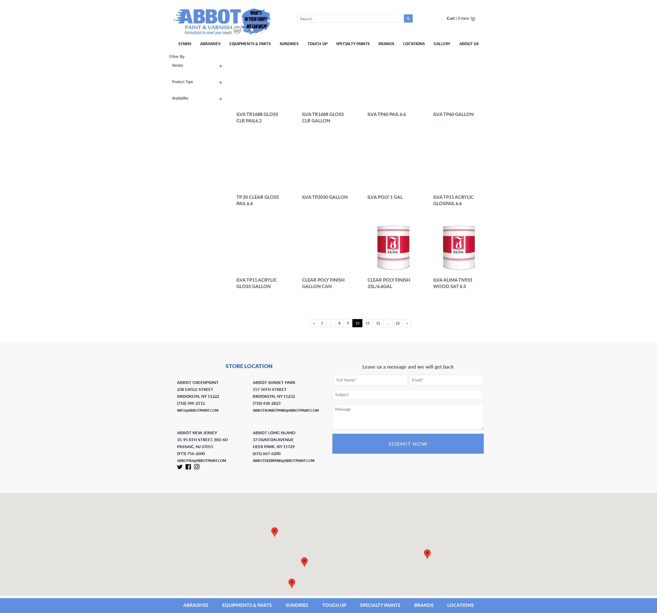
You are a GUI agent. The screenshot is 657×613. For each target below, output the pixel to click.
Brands (386, 43)
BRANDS (423, 605)
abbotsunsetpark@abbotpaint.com (286, 410)
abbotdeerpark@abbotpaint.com (283, 461)
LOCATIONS (460, 605)
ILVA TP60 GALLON (453, 114)
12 (378, 323)
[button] (427, 554)
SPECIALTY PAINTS (380, 605)
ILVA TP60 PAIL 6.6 (387, 114)
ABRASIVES (195, 605)
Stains (184, 43)
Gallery (442, 43)
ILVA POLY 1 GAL (385, 197)
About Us (469, 43)
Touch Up (317, 43)
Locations (414, 43)
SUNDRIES (289, 43)
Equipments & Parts (250, 43)
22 (398, 323)
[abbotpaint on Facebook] (188, 468)
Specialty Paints (353, 43)
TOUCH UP (334, 605)
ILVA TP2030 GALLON (325, 197)
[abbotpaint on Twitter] (180, 468)
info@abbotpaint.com (197, 410)
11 (368, 323)
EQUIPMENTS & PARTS (247, 605)
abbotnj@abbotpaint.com (201, 461)
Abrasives (210, 43)
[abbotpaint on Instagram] (196, 468)
